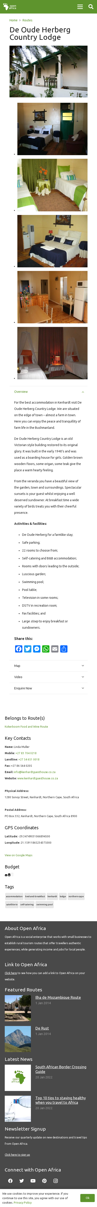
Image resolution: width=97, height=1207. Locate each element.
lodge (63, 896)
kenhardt (52, 896)
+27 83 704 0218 (26, 753)
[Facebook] (10, 1181)
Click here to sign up (17, 1154)
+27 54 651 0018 (28, 759)
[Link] (9, 6)
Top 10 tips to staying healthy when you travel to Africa (60, 1100)
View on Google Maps (18, 855)
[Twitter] (21, 1181)
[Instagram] (55, 1181)
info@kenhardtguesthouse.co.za (34, 772)
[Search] (90, 6)
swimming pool (44, 904)
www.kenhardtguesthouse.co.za (37, 778)
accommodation (14, 896)
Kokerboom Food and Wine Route (26, 726)
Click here (11, 973)
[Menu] (80, 6)
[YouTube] (33, 1181)
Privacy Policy (23, 1202)
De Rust (42, 1028)
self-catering (27, 904)
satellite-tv (12, 904)
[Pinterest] (44, 1181)
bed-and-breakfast (35, 896)
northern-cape (76, 896)
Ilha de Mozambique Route (58, 997)
